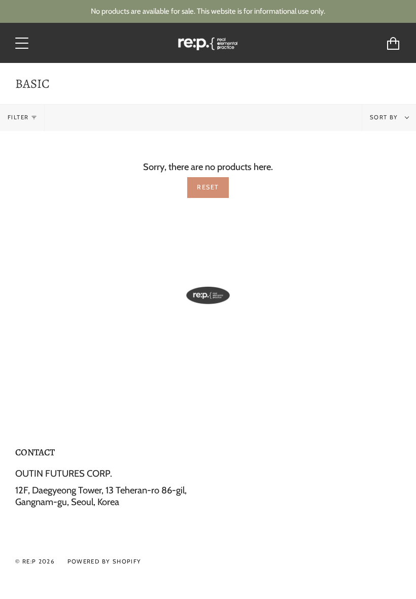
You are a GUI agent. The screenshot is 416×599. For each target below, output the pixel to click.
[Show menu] (22, 43)
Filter (18, 117)
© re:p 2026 (35, 561)
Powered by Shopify (104, 561)
